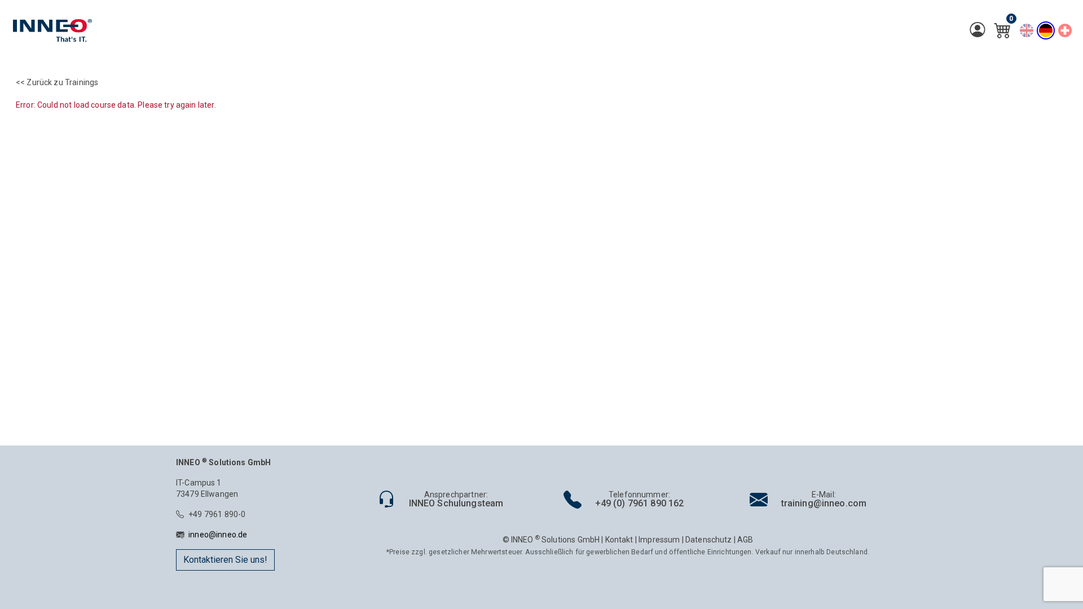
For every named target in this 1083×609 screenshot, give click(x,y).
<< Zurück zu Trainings (57, 82)
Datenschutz (708, 539)
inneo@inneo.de (217, 534)
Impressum (659, 539)
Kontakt (619, 539)
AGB (745, 539)
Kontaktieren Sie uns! (225, 559)
